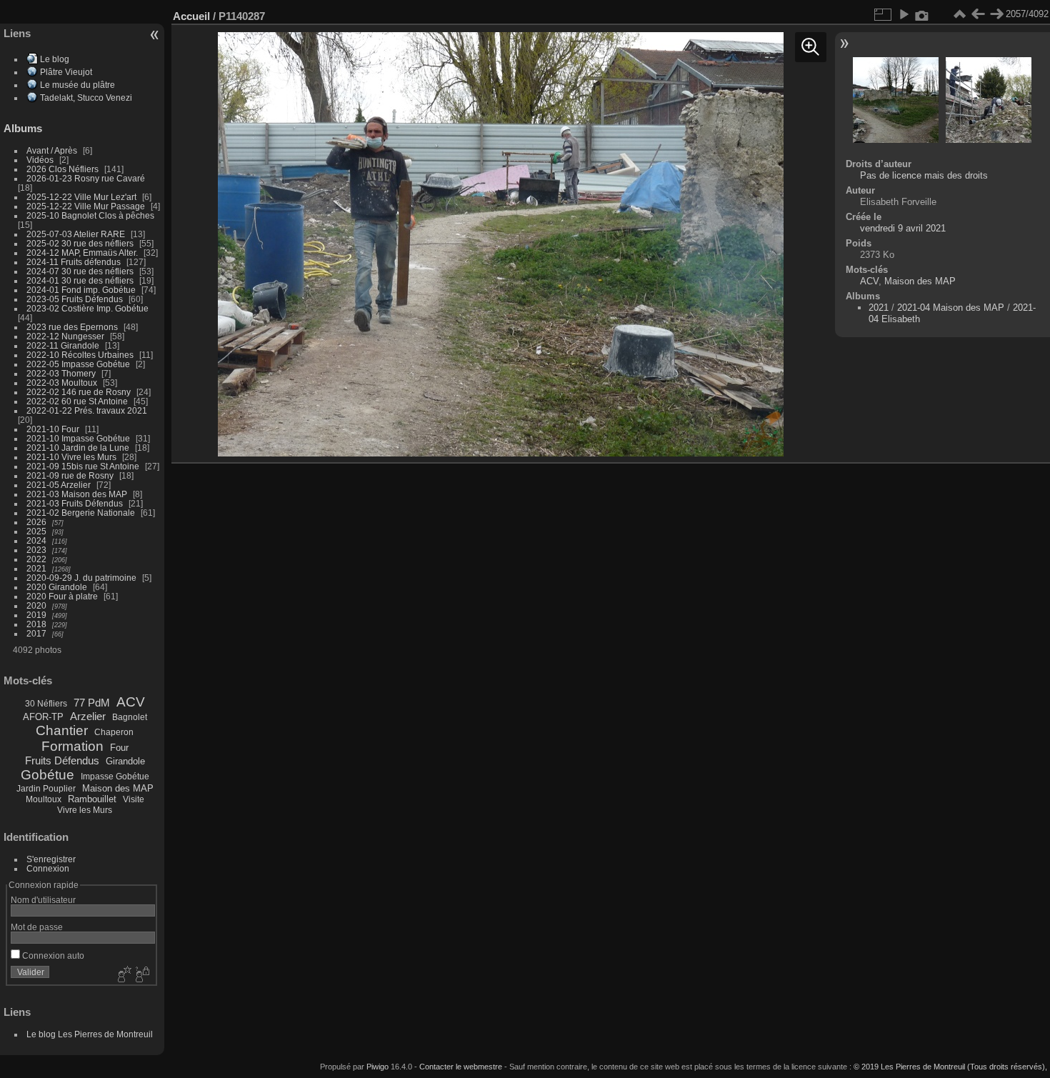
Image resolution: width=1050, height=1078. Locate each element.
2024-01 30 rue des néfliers (81, 280)
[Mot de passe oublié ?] (141, 975)
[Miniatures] (959, 14)
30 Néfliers (46, 703)
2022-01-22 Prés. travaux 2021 (86, 410)
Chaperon (114, 732)
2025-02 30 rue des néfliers (80, 243)
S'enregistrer (51, 859)
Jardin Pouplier (46, 788)
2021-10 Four (52, 429)
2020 (36, 605)
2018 (36, 624)
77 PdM (92, 703)
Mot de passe (37, 927)
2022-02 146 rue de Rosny (78, 391)
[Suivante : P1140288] (996, 14)
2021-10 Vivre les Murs (71, 456)
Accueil (191, 16)
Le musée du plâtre (77, 84)
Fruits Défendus (62, 760)
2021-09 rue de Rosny (70, 475)
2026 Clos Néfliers (62, 169)
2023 (36, 549)
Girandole (125, 761)
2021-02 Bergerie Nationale (80, 512)
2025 (36, 531)
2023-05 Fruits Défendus (74, 299)
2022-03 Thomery (61, 373)
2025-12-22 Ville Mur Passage (85, 206)
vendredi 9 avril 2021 (903, 228)
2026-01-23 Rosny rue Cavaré (85, 178)
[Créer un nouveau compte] (123, 975)
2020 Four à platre (62, 596)
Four (119, 747)
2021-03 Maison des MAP (76, 494)
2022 (36, 559)
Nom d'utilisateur (43, 899)
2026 (36, 521)
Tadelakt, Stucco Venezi (86, 97)
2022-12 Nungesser (65, 336)
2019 (36, 614)
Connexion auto (52, 955)
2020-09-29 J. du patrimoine (81, 577)
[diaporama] (903, 14)
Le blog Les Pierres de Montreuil (89, 1034)
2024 (36, 540)
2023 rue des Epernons (72, 326)
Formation (72, 746)
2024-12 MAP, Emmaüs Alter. (82, 252)
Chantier (62, 730)
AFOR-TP (43, 717)
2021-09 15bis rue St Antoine (82, 466)
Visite (133, 799)
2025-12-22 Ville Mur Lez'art (81, 196)
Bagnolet (129, 717)
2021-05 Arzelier (58, 484)
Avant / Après (51, 150)
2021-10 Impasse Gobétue (78, 438)
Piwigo (377, 1066)
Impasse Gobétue (115, 776)
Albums (23, 128)
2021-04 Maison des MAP (950, 307)
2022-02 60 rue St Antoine (77, 401)
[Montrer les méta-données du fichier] (922, 14)
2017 (36, 633)
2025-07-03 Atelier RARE (75, 234)
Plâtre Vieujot (66, 71)
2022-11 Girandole (62, 345)
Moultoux (43, 799)
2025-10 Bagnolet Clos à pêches (90, 215)
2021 (36, 568)
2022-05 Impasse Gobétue (78, 364)
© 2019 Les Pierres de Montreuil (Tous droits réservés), (950, 1066)
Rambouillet (92, 799)
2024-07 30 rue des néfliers (80, 271)
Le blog (54, 59)
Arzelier (88, 716)
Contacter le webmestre (460, 1066)
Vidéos (40, 159)
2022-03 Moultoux (61, 382)
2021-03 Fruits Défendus (74, 503)
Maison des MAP (118, 788)
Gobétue (47, 774)
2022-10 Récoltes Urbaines (80, 354)
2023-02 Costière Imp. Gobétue (87, 308)
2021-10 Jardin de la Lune (77, 447)
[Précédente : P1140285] (978, 14)
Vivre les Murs (84, 810)
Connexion (47, 868)
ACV (130, 701)
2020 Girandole (56, 587)
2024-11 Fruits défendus (73, 261)
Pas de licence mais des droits (924, 175)
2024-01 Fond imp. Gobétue (81, 289)
